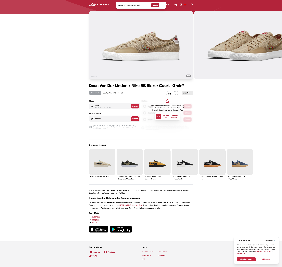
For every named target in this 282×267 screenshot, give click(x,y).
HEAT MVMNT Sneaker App (130, 205)
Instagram (96, 217)
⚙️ (270, 240)
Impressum (241, 253)
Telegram (95, 219)
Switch (155, 5)
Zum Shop (187, 93)
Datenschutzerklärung (263, 251)
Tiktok (94, 222)
